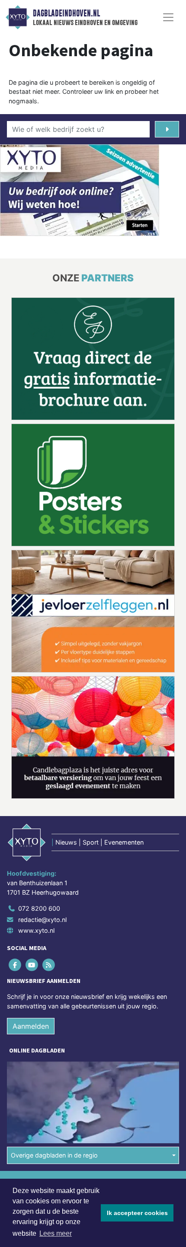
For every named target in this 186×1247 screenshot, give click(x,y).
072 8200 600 (39, 908)
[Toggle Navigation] (168, 17)
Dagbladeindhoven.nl (66, 13)
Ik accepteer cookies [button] (137, 1212)
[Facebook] (15, 965)
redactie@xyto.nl (42, 919)
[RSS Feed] (49, 965)
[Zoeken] (167, 129)
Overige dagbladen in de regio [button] (54, 1155)
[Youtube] (32, 965)
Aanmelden (31, 1026)
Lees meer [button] (55, 1233)
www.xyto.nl (36, 930)
